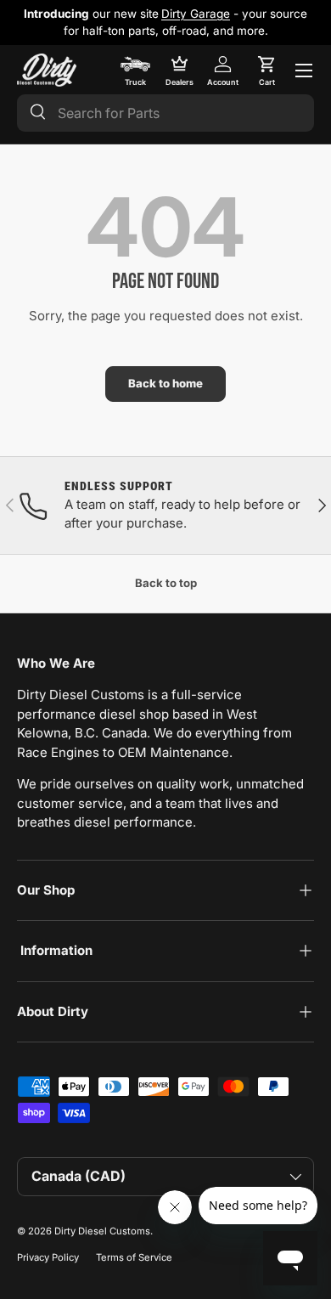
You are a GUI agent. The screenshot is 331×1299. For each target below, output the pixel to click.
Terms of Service (134, 1257)
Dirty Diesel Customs (102, 1231)
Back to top (166, 583)
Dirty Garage (195, 13)
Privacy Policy (48, 1257)
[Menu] (304, 70)
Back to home (165, 383)
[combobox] (165, 113)
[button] (266, 70)
